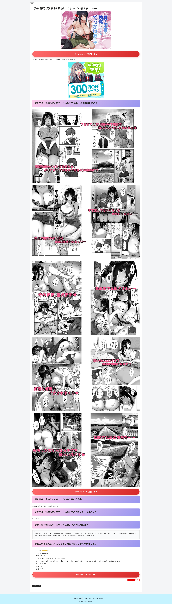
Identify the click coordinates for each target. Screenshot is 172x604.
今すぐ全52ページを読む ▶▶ (86, 54)
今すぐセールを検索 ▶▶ (86, 574)
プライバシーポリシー (75, 598)
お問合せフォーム (98, 598)
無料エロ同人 (37, 586)
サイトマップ (87, 598)
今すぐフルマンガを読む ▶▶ (86, 492)
